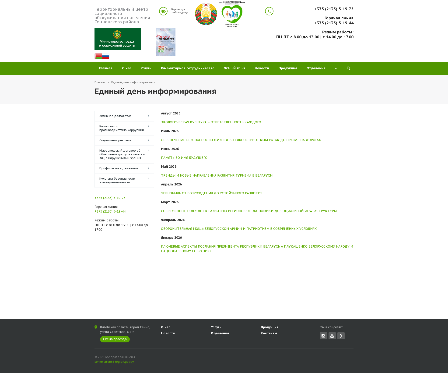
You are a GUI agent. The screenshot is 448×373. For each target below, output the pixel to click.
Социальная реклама (115, 140)
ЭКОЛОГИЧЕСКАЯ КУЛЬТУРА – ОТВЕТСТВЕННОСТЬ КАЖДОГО (211, 122)
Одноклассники (341, 335)
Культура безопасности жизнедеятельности (117, 180)
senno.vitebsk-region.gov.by (114, 361)
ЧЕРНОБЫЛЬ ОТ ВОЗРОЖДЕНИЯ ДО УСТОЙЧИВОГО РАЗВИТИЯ (211, 193)
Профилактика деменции (118, 168)
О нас (126, 68)
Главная (105, 68)
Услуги (146, 68)
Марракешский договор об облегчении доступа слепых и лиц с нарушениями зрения (122, 154)
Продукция (288, 68)
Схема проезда (115, 339)
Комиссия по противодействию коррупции (121, 128)
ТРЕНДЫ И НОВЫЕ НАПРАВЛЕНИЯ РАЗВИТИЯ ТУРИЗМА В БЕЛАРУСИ (217, 175)
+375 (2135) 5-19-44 (334, 23)
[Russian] (105, 57)
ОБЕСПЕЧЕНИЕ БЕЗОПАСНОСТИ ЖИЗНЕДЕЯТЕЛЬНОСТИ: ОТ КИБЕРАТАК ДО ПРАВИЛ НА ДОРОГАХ (241, 140)
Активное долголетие (115, 116)
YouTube (332, 335)
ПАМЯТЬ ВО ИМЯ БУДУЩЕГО (184, 158)
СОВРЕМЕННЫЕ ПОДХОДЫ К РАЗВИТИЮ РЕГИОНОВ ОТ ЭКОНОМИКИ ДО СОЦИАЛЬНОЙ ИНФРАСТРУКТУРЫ (249, 211)
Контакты (269, 333)
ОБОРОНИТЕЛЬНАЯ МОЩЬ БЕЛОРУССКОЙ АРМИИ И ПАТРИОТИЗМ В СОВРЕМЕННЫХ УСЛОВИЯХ (239, 229)
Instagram (323, 335)
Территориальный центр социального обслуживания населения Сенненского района (122, 16)
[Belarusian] (98, 57)
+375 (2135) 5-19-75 (334, 9)
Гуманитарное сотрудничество (187, 68)
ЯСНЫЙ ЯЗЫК (234, 68)
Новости (262, 68)
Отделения (316, 68)
